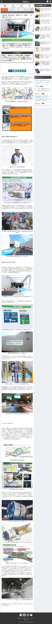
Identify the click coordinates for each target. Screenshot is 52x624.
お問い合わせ (26, 619)
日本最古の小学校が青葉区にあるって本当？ (42, 80)
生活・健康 (6, 12)
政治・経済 (12, 9)
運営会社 (18, 618)
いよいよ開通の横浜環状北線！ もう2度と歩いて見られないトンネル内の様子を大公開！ (20, 125)
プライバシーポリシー (31, 618)
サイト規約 (24, 618)
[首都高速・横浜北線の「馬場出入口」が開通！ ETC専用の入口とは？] (24, 71)
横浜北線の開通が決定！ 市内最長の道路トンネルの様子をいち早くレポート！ (20, 117)
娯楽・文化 (26, 9)
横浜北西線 (21, 171)
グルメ (19, 9)
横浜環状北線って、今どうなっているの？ (18, 108)
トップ (4, 9)
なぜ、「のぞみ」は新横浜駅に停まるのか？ (42, 88)
